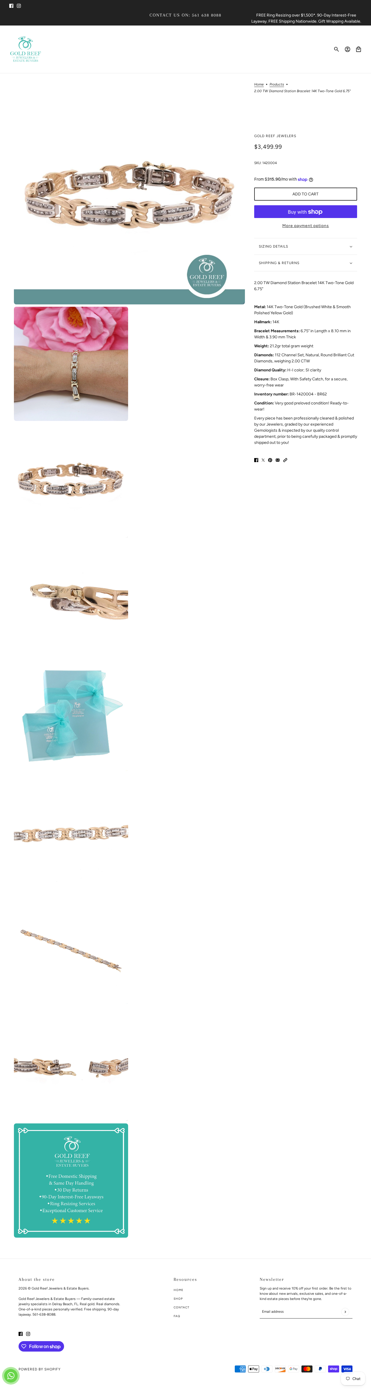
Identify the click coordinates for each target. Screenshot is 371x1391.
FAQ (177, 1316)
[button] (285, 460)
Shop (178, 1299)
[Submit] (345, 1312)
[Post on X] (263, 460)
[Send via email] (277, 460)
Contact (182, 1307)
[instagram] (18, 5)
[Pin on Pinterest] (270, 460)
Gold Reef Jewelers (275, 136)
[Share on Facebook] (256, 460)
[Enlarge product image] (129, 188)
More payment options (305, 226)
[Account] (347, 49)
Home (259, 84)
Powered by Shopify (40, 1369)
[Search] (336, 49)
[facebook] (11, 5)
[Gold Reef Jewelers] (25, 49)
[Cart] (358, 49)
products (277, 84)
